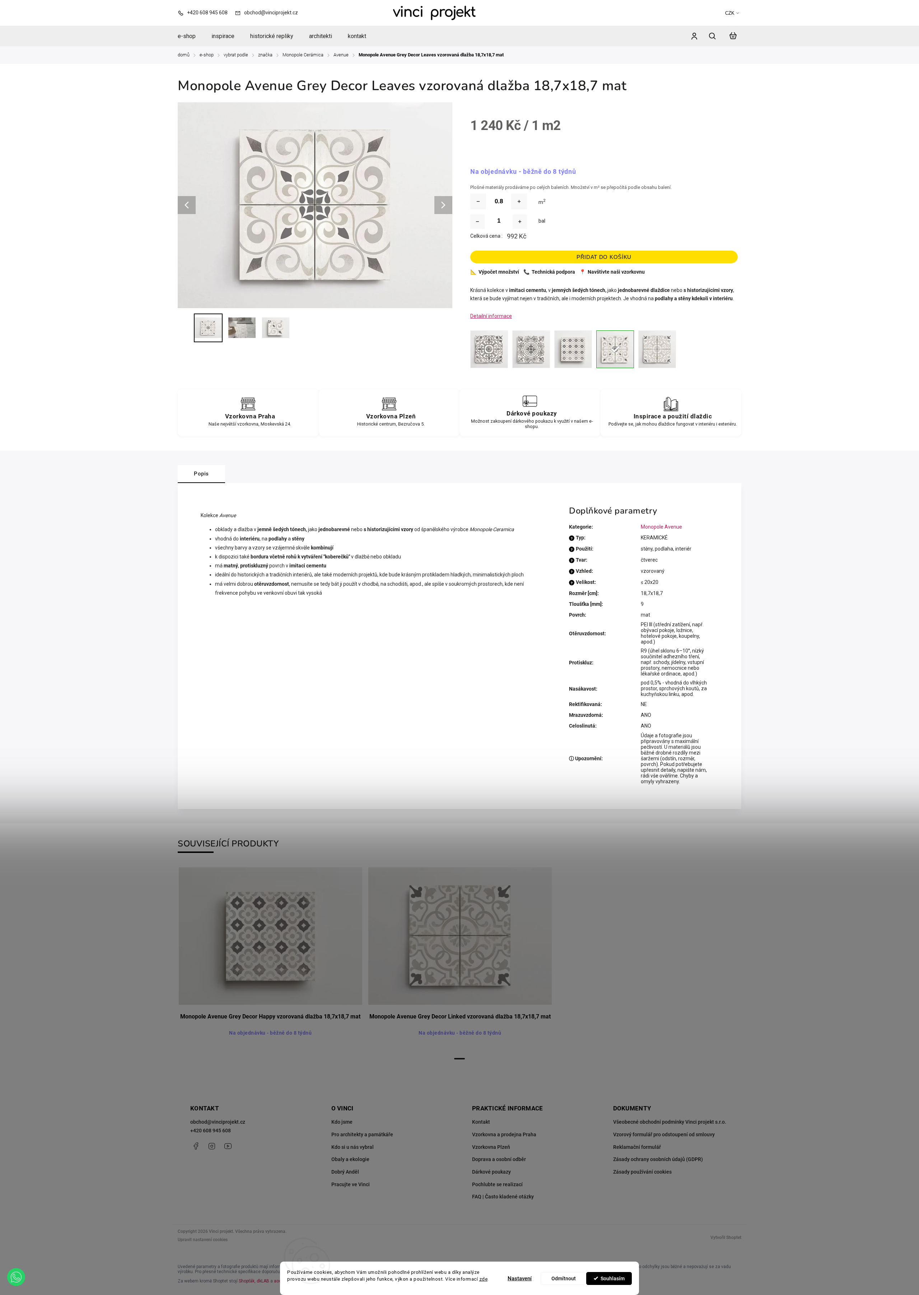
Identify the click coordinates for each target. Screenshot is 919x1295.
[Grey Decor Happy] (573, 349)
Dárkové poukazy (491, 1172)
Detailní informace (491, 316)
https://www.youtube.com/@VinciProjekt (228, 1146)
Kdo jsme (342, 1122)
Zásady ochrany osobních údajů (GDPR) (658, 1159)
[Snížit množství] (478, 201)
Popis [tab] (201, 473)
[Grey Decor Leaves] (615, 349)
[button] (16, 1277)
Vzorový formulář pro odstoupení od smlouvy (664, 1134)
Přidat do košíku (604, 257)
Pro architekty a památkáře (362, 1134)
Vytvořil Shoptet (725, 1237)
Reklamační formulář (637, 1147)
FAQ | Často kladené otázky (503, 1196)
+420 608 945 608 (210, 1130)
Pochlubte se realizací (497, 1184)
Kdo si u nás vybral (352, 1147)
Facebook (195, 1146)
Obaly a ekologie (350, 1159)
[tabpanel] (270, 959)
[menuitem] (191, 36)
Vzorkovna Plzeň (491, 1147)
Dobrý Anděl (345, 1172)
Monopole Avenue (661, 527)
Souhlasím (613, 1278)
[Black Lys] (531, 349)
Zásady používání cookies (642, 1172)
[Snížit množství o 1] (477, 221)
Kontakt (481, 1122)
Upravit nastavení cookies (203, 1239)
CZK (729, 13)
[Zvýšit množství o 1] (520, 221)
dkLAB (263, 1281)
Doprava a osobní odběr (499, 1159)
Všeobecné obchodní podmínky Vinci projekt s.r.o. (669, 1122)
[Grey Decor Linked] (657, 349)
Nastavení (520, 1278)
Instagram (211, 1146)
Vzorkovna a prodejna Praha (504, 1134)
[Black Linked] (489, 349)
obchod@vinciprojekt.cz (217, 1122)
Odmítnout (563, 1278)
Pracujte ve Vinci (350, 1184)
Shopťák (247, 1281)
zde (483, 1279)
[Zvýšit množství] (519, 201)
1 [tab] (459, 1058)
